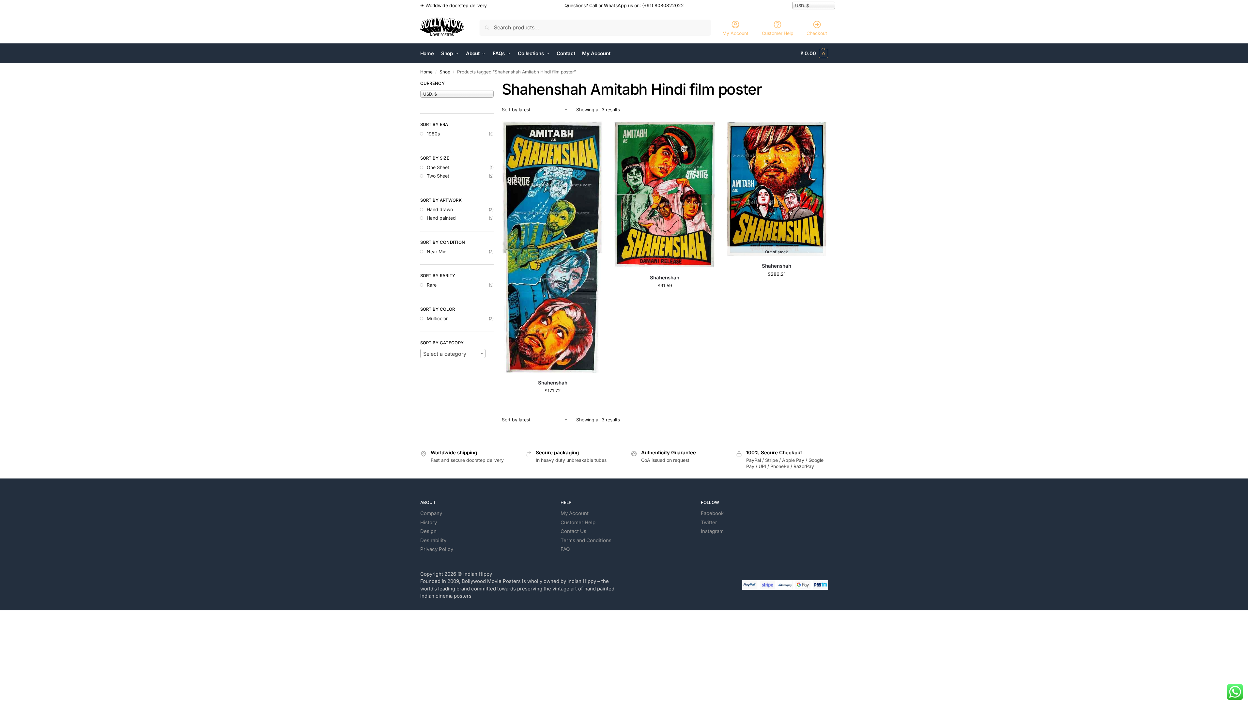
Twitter (709, 522)
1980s (433, 133)
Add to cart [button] (552, 404)
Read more (776, 287)
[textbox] (453, 353)
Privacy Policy (436, 549)
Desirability (433, 540)
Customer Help (777, 33)
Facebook (712, 513)
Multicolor (437, 318)
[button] (814, 53)
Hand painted (441, 218)
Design (428, 531)
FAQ (565, 549)
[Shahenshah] (553, 247)
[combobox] (452, 353)
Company (431, 513)
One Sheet (438, 167)
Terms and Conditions (586, 540)
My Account (735, 33)
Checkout (817, 33)
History (428, 522)
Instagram (712, 531)
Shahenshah (552, 383)
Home (426, 71)
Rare (432, 285)
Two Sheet (438, 176)
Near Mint (437, 251)
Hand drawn (440, 209)
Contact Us (573, 531)
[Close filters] (496, 84)
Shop (444, 71)
